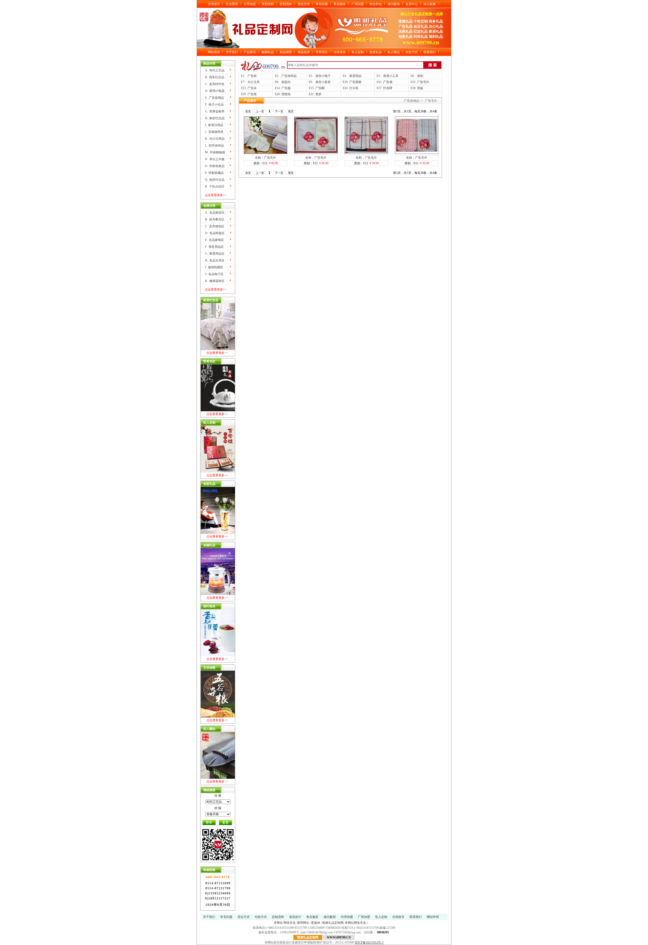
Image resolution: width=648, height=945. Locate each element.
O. (215, 166)
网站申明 (433, 917)
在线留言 (398, 917)
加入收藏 (429, 4)
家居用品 (355, 76)
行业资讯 (232, 4)
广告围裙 (355, 82)
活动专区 (340, 52)
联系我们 (429, 52)
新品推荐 (286, 52)
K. (215, 138)
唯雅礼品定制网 (332, 923)
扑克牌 (387, 88)
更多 (318, 94)
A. (215, 70)
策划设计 (295, 917)
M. (215, 152)
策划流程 (268, 4)
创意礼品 (376, 52)
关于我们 (232, 52)
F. (214, 104)
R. (214, 186)
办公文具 (254, 82)
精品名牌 (304, 52)
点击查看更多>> (216, 195)
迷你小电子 (323, 76)
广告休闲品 (289, 76)
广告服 (286, 88)
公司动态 (250, 4)
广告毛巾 (423, 82)
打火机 (353, 88)
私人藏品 (394, 52)
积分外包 (376, 4)
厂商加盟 (358, 4)
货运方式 (304, 4)
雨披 (420, 88)
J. (214, 132)
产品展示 (250, 52)
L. (214, 145)
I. (214, 125)
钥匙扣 (286, 82)
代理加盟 (347, 917)
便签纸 (286, 94)
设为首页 (214, 4)
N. (215, 159)
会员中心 (412, 4)
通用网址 (303, 923)
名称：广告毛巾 (265, 157)
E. (214, 97)
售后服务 (340, 4)
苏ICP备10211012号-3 (369, 942)
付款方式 (412, 52)
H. (215, 118)
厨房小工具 (390, 76)
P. (214, 173)
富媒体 (315, 923)
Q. (215, 179)
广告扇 (387, 82)
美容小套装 (323, 82)
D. (215, 91)
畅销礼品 (268, 52)
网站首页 (214, 52)
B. (214, 77)
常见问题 (322, 4)
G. (215, 111)
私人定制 (358, 52)
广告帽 (320, 88)
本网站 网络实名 (285, 923)
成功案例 (394, 4)
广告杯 (252, 76)
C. (214, 84)
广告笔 (252, 94)
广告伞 (252, 88)
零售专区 (322, 52)
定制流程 (286, 4)
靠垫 (420, 76)
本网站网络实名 (355, 923)
